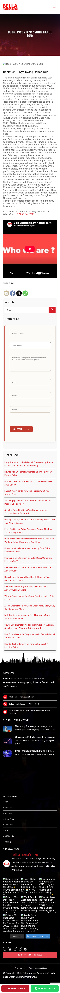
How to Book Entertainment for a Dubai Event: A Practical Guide (26, 645)
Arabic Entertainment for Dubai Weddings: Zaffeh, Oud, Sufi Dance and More (29, 607)
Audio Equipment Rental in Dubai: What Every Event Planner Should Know (27, 502)
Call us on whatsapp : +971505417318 (24, 704)
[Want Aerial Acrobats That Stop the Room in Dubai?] (30, 904)
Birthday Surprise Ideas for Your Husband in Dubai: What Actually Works (27, 617)
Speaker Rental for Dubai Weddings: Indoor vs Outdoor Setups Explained (25, 512)
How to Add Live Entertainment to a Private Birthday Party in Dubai (28, 473)
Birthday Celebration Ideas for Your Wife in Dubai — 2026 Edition (28, 483)
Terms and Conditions (38, 968)
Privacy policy (20, 968)
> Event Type (8, 819)
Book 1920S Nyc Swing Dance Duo (25, 72)
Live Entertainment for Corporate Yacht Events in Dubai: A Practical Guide (29, 636)
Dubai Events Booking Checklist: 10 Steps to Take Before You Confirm (27, 579)
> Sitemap (7, 842)
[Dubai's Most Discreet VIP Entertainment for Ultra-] (12, 904)
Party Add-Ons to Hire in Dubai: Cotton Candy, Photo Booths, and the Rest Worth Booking (28, 464)
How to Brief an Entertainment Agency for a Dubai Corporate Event (27, 550)
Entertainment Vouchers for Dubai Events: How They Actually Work (28, 569)
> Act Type (7, 813)
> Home (6, 802)
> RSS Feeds (8, 836)
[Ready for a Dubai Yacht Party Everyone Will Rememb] (30, 923)
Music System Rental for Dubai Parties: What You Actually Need (26, 492)
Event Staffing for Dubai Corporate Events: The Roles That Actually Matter (28, 531)
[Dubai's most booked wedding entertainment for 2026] (12, 886)
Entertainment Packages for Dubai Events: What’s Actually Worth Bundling (27, 588)
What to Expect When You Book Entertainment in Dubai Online (29, 598)
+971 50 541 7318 (24, 214)
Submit (17, 429)
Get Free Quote (15, 988)
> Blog (5, 830)
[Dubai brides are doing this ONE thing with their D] (48, 886)
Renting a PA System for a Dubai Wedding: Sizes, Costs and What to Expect (29, 521)
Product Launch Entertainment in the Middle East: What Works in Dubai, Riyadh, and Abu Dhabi (29, 540)
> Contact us (8, 825)
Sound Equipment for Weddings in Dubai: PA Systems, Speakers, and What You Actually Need (29, 626)
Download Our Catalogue (31, 955)
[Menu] (54, 7)
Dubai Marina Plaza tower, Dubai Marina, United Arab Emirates (30, 711)
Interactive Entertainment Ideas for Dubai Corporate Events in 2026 (28, 559)
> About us (7, 807)
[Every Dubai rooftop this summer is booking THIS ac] (30, 886)
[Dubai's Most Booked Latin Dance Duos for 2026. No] (48, 904)
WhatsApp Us (46, 988)
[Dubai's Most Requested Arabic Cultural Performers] (12, 923)
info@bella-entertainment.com (21, 697)
